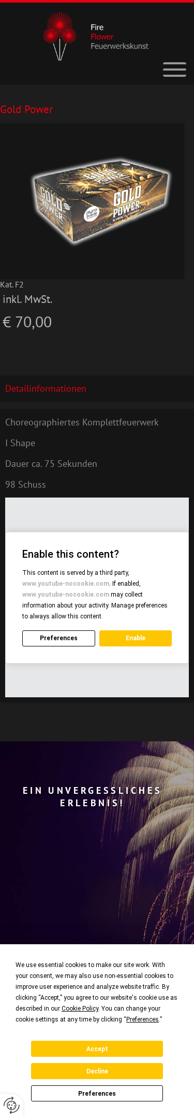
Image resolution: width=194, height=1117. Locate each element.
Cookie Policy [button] (80, 1008)
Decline (97, 1071)
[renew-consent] (11, 1105)
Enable (135, 638)
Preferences (97, 1093)
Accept (97, 1049)
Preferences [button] (142, 1019)
